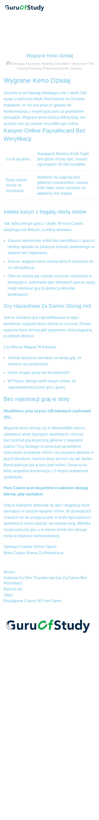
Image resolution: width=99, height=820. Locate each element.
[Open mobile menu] (93, 7)
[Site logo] (25, 7)
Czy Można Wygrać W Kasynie (30, 347)
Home (8, 38)
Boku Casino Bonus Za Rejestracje (34, 553)
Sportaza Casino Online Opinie (30, 547)
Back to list (13, 589)
